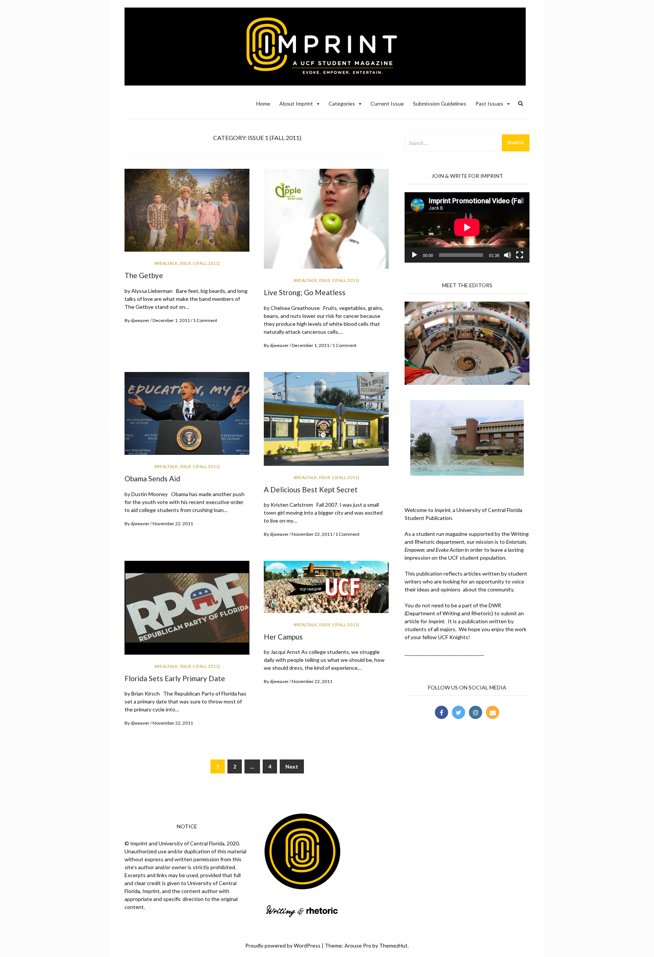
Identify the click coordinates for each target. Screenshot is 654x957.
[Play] (414, 255)
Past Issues (489, 103)
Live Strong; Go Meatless (305, 292)
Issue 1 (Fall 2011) (200, 263)
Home (263, 103)
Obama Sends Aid (152, 478)
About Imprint (296, 103)
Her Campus (283, 636)
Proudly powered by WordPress (283, 945)
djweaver (140, 320)
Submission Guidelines (439, 103)
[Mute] (507, 255)
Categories (342, 103)
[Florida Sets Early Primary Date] (187, 611)
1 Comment (205, 320)
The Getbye (144, 275)
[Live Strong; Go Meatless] (326, 222)
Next (291, 766)
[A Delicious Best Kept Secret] (326, 422)
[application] (467, 227)
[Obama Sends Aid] (187, 416)
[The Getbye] (187, 213)
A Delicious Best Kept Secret (311, 489)
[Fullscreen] (519, 255)
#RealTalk (166, 263)
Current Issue (387, 103)
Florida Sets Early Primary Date (175, 678)
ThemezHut (393, 945)
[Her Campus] (326, 590)
